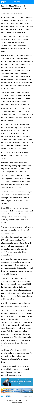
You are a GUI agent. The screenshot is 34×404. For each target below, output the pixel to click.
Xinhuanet (16, 2)
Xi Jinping (18, 59)
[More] (8, 396)
